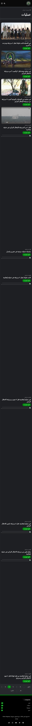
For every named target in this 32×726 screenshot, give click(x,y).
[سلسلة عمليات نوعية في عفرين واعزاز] (16, 191)
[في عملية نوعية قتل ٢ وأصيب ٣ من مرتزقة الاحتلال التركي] (16, 59)
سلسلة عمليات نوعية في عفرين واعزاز (18, 251)
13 (13, 686)
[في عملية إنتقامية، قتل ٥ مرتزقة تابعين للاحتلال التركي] (16, 463)
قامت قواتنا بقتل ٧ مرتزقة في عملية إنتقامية (17, 277)
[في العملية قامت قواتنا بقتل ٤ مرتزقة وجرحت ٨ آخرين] (16, 31)
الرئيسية (28, 10)
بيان (29, 703)
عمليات (28, 705)
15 (5, 686)
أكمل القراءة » (27, 48)
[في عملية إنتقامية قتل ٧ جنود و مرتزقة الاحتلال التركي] (16, 339)
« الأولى (29, 686)
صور (29, 710)
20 (20, 690)
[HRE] (28, 3)
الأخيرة (12, 690)
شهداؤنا (28, 707)
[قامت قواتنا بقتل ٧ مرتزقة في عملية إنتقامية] (16, 265)
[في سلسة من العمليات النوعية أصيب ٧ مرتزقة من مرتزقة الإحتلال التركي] (16, 87)
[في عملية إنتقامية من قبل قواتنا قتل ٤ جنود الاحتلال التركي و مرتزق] (16, 615)
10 (20, 686)
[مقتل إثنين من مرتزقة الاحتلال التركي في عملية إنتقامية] (16, 539)
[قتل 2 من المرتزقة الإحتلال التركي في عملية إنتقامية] (16, 115)
